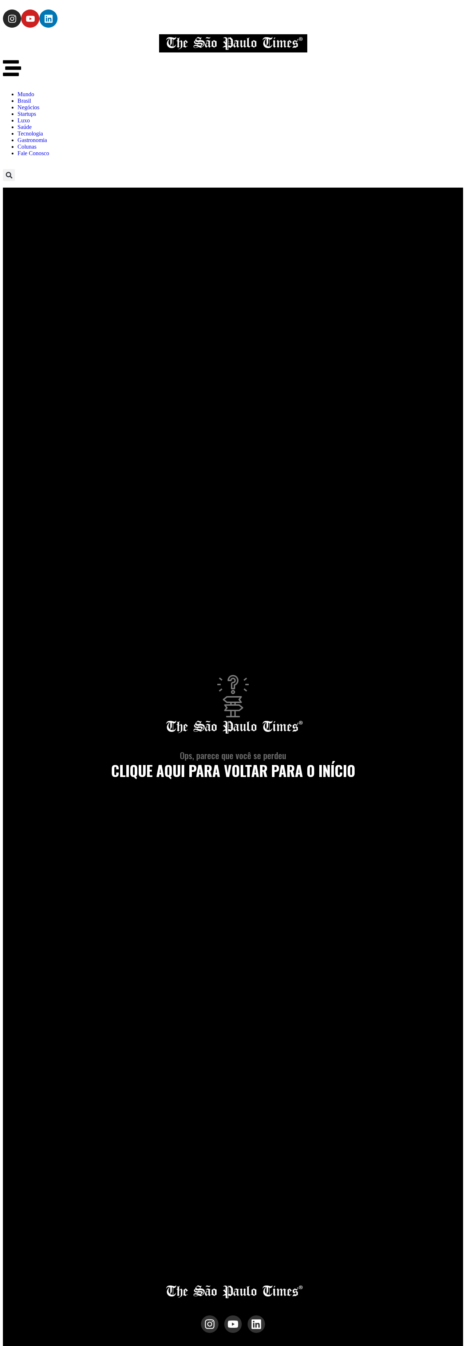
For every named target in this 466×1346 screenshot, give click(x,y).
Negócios (28, 107)
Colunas (26, 147)
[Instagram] (12, 18)
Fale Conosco (33, 153)
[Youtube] (30, 18)
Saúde (24, 127)
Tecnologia (30, 133)
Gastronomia (32, 140)
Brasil (24, 101)
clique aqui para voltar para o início (233, 770)
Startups (26, 114)
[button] (9, 175)
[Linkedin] (48, 18)
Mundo (25, 94)
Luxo (23, 120)
